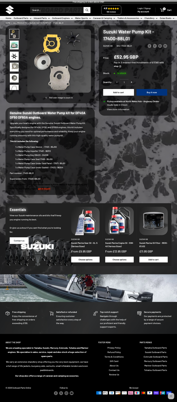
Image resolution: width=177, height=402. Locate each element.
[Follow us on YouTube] (72, 393)
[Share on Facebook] (149, 46)
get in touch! (44, 188)
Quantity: (107, 82)
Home (8, 18)
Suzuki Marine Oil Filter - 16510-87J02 (153, 245)
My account (143, 11)
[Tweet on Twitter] (160, 46)
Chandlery (149, 18)
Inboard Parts (40, 18)
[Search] (87, 10)
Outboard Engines (61, 18)
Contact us (19, 240)
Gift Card (114, 361)
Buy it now (152, 92)
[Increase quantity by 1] (131, 82)
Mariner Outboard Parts (155, 365)
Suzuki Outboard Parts (155, 352)
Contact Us (114, 370)
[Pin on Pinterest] (155, 46)
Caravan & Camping (102, 18)
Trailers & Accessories (128, 18)
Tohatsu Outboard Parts (155, 370)
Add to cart (118, 92)
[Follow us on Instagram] (66, 393)
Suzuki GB (108, 46)
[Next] (170, 234)
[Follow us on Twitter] (61, 393)
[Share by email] (165, 46)
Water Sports (81, 18)
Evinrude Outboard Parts (156, 356)
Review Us (114, 374)
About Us (114, 365)
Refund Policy (114, 352)
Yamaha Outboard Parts (155, 347)
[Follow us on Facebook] (56, 393)
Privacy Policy (114, 347)
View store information (118, 109)
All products (20, 22)
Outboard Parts (21, 18)
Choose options (85, 259)
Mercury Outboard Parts (155, 361)
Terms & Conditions (114, 356)
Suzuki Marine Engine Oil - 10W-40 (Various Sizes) (119, 245)
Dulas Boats (165, 18)
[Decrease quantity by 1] (117, 82)
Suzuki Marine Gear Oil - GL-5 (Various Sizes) (84, 245)
